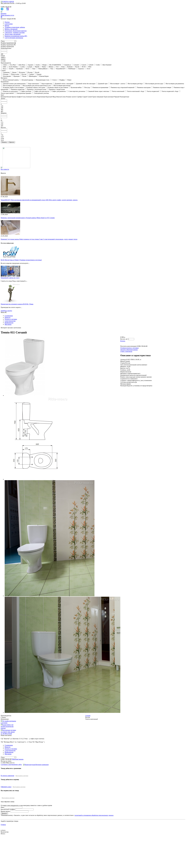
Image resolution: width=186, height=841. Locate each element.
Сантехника (9, 24)
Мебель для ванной (11, 29)
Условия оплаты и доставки (129, 348)
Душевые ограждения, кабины (15, 27)
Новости (7, 317)
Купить (122, 341)
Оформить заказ (6, 787)
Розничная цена (6, 48)
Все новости (5, 169)
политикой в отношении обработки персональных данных (94, 815)
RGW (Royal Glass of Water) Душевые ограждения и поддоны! (21, 260)
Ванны (7, 25)
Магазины (8, 324)
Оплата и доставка (11, 319)
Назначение (5, 81)
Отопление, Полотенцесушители (16, 31)
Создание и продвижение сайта (11, 764)
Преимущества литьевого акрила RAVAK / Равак (17, 304)
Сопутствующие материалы (14, 38)
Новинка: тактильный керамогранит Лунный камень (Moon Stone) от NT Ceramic (28, 218)
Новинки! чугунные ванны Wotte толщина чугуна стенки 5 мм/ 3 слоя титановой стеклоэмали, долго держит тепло (39, 239)
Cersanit (87, 715)
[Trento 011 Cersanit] (25, 395)
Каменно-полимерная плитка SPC (16, 36)
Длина (3, 98)
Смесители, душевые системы (15, 32)
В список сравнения (7, 775)
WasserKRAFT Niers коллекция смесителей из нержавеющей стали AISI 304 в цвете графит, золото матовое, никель (39, 200)
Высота (3, 127)
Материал (4, 78)
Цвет (2, 95)
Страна (3, 70)
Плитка (7, 22)
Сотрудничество (10, 321)
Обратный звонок (17, 759)
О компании (9, 316)
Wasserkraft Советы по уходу (10, 278)
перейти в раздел (6, 310)
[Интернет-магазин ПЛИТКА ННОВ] (7, 1)
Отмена (3, 824)
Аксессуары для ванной (12, 34)
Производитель (6, 63)
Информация (9, 322)
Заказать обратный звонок (129, 349)
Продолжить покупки (22, 775)
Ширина (3, 113)
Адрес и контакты (126, 351)
